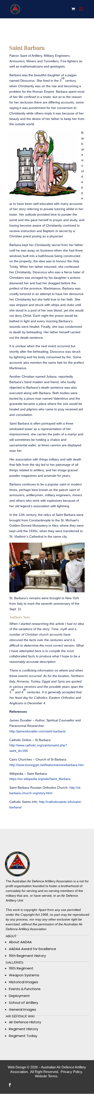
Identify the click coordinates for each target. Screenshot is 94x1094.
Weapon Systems (24, 975)
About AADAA (20, 942)
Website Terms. (47, 1076)
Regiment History (23, 1028)
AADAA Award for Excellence (32, 948)
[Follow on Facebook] (10, 1085)
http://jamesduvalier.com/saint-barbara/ (37, 731)
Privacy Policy (71, 1072)
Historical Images (23, 982)
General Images (22, 1009)
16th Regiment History (27, 955)
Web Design (17, 1067)
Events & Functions (25, 988)
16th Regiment (21, 968)
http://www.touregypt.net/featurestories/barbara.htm (46, 765)
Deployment (19, 995)
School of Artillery (23, 1002)
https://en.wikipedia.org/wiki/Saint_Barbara (39, 779)
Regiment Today (23, 1035)
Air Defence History (25, 1022)
